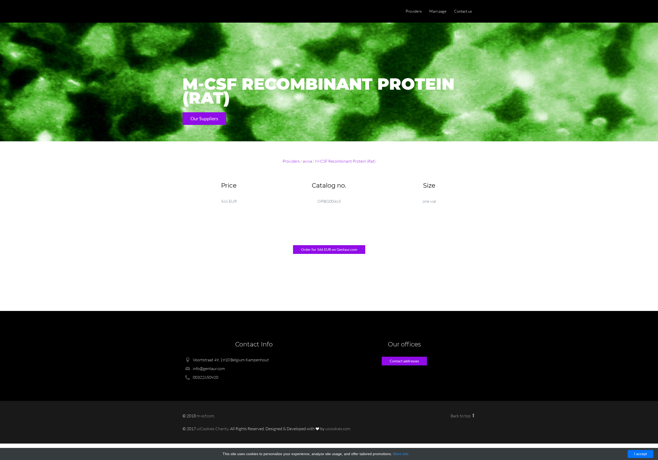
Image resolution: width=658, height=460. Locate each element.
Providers (414, 11)
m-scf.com (205, 415)
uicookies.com (337, 428)
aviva (307, 161)
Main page (437, 11)
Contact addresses (404, 361)
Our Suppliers (204, 118)
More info (400, 454)
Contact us (463, 11)
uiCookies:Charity (213, 428)
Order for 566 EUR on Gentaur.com (329, 249)
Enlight (207, 11)
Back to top (461, 415)
